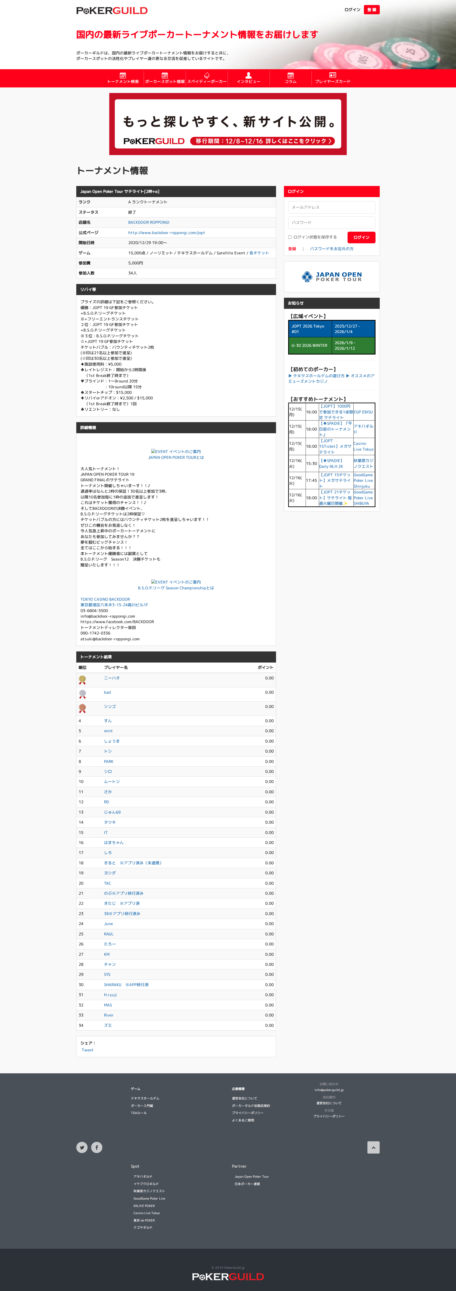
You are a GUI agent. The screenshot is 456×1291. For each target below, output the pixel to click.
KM (107, 954)
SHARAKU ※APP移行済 (126, 984)
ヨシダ (110, 873)
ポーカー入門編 (142, 1105)
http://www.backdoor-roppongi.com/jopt (166, 232)
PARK (108, 761)
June (108, 923)
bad (107, 692)
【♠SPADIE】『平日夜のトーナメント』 (335, 429)
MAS (108, 1005)
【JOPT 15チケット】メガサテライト (335, 480)
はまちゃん (114, 842)
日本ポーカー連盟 (247, 1184)
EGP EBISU (363, 412)
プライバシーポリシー (248, 1113)
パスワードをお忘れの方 (332, 248)
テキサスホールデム (145, 1098)
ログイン (352, 9)
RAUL (109, 934)
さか (108, 792)
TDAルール (139, 1113)
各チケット (259, 253)
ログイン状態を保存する (315, 237)
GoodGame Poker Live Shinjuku (363, 480)
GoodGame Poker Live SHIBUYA (363, 497)
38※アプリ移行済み (122, 913)
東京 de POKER (144, 1220)
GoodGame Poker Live (149, 1198)
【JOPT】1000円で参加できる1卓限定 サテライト (336, 411)
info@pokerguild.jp (329, 1090)
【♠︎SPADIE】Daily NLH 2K (331, 463)
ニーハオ (112, 678)
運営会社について (244, 1098)
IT (106, 832)
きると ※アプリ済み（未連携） (133, 863)
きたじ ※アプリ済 (122, 903)
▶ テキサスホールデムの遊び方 (316, 376)
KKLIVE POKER (144, 1206)
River (109, 1015)
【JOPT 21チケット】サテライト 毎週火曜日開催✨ (335, 497)
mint (108, 731)
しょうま (112, 741)
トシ (108, 751)
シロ (108, 771)
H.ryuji (110, 995)
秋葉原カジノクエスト (363, 463)
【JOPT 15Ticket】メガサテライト (335, 446)
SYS (107, 974)
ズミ (108, 1025)
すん (108, 721)
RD (106, 802)
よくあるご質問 (243, 1120)
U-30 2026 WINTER (309, 345)
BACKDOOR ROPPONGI (148, 222)
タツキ (110, 822)
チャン (110, 964)
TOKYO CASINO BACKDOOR (105, 599)
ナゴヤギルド (143, 1227)
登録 (292, 248)
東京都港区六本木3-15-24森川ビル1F (114, 605)
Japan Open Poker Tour (252, 1176)
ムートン (112, 781)
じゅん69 (112, 812)
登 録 (371, 9)
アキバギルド (143, 1176)
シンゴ (110, 706)
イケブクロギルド (146, 1184)
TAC (107, 883)
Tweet (88, 1050)
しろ (108, 852)
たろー (110, 944)
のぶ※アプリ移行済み (124, 893)
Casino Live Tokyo (363, 446)
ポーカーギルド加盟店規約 (251, 1105)
